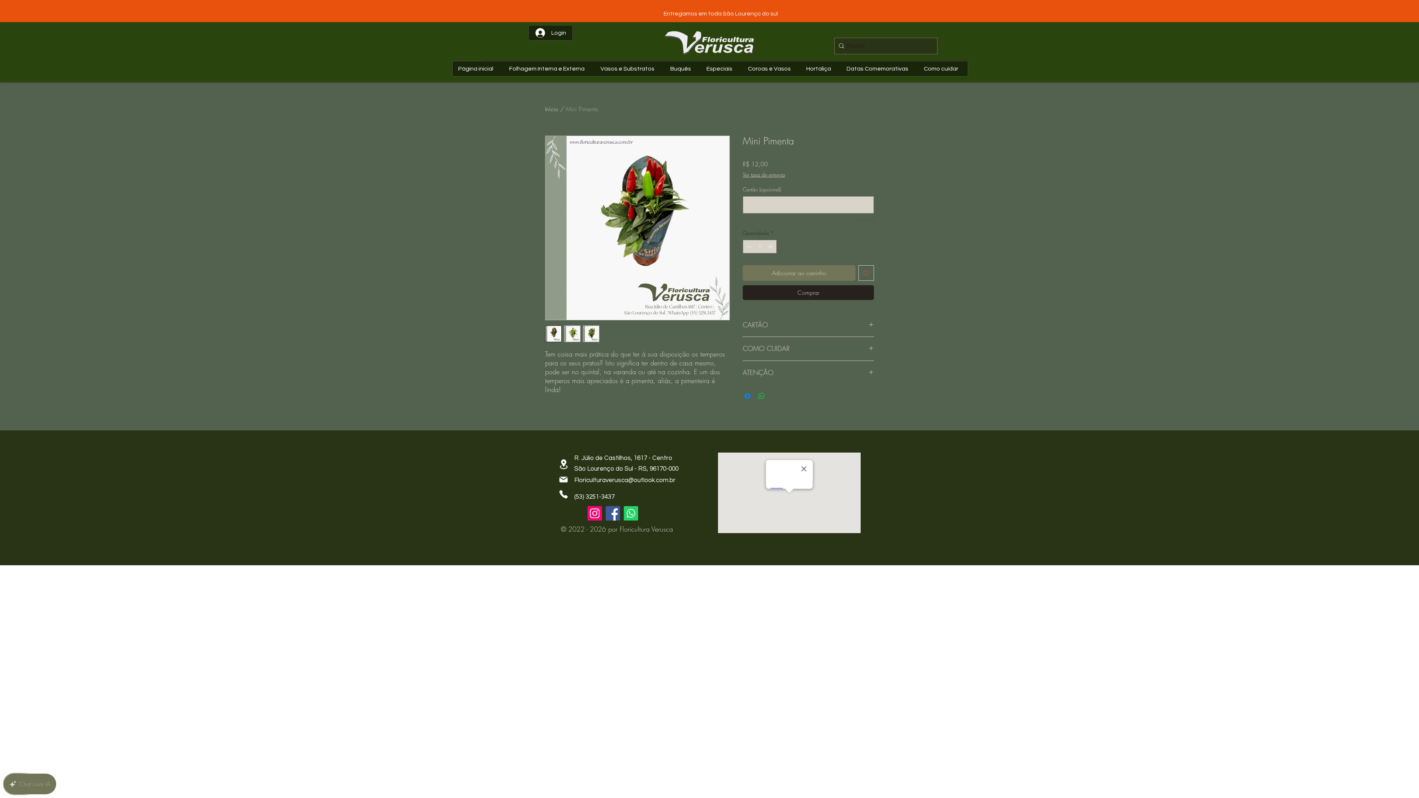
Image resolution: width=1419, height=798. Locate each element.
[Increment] (771, 246)
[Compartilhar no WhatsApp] (761, 396)
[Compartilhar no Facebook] (747, 396)
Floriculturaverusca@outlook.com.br (625, 480)
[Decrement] (748, 246)
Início (551, 109)
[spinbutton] (759, 246)
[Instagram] (595, 513)
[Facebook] (613, 513)
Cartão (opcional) (762, 189)
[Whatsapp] (631, 513)
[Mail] (563, 479)
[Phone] (563, 494)
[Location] (563, 464)
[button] (879, 68)
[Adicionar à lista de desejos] (866, 273)
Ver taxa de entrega (764, 174)
